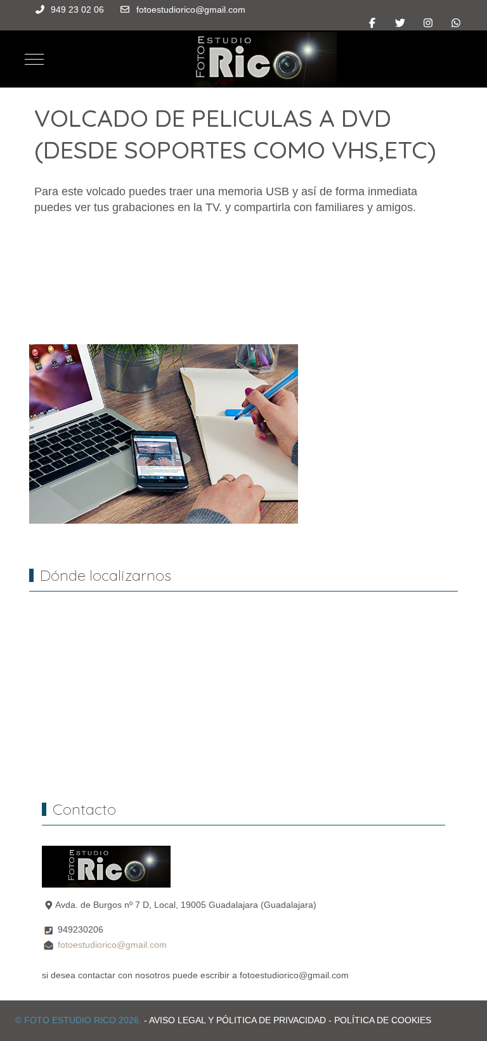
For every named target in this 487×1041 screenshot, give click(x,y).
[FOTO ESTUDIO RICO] (248, 58)
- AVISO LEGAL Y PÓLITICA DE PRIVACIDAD (235, 1020)
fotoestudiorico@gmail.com (190, 9)
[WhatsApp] (456, 23)
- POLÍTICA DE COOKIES (379, 1020)
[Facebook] (372, 23)
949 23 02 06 (77, 9)
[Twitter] (400, 23)
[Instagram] (428, 23)
